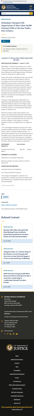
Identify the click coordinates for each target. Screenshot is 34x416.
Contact (16, 409)
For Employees (17, 381)
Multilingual (17, 399)
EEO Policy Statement (17, 392)
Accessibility (17, 370)
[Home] (10, 9)
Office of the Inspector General (17, 385)
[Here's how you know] (17, 2)
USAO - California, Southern (9, 205)
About (17, 356)
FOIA (17, 366)
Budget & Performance (17, 359)
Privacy (17, 377)
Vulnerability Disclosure (17, 396)
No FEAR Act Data (17, 388)
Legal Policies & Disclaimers (17, 374)
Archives (17, 363)
